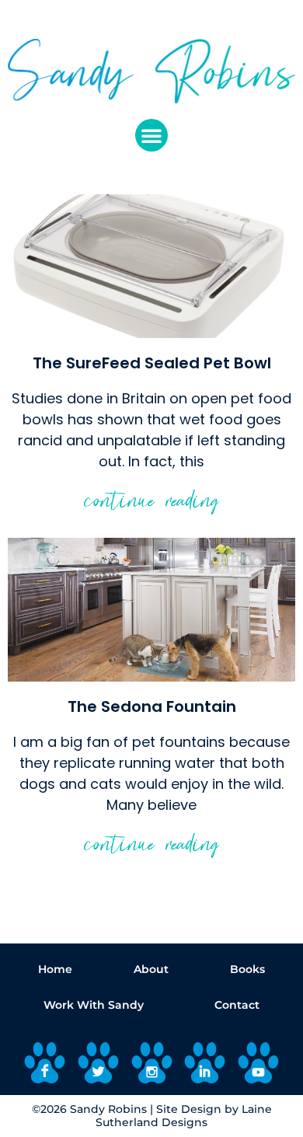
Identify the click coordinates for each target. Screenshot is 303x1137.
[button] (151, 135)
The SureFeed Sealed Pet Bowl (152, 363)
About (151, 969)
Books (247, 969)
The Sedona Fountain (152, 706)
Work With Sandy (94, 1005)
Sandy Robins (108, 1109)
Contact (236, 1005)
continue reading (152, 504)
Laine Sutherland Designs (184, 1115)
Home (55, 969)
